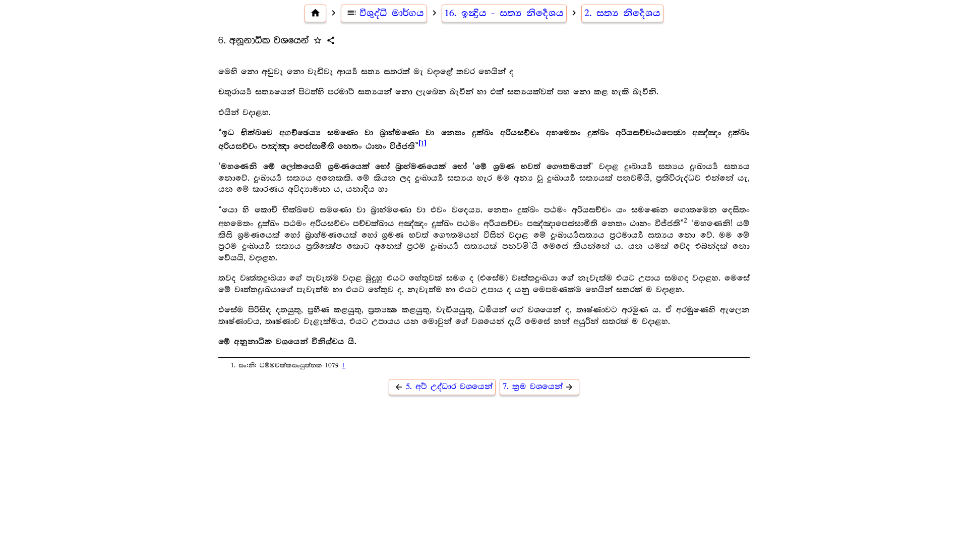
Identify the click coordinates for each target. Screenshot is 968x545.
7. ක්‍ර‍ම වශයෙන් (538, 387)
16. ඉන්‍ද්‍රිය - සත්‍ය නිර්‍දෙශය (504, 13)
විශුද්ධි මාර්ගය (385, 13)
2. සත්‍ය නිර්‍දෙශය (622, 13)
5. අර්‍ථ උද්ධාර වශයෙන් (443, 387)
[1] (422, 143)
